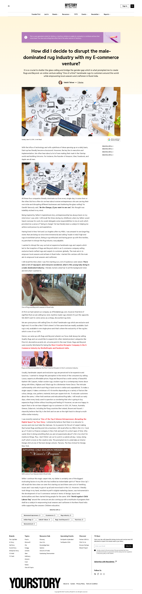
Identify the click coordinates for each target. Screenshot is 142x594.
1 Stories (80, 82)
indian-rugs (28, 520)
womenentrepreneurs (31, 515)
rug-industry (65, 515)
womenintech (28, 524)
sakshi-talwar (43, 520)
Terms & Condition (92, 584)
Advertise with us (55, 510)
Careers (72, 584)
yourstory (78, 520)
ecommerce (50, 515)
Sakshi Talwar (69, 82)
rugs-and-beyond (61, 520)
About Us (66, 584)
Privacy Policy (80, 584)
